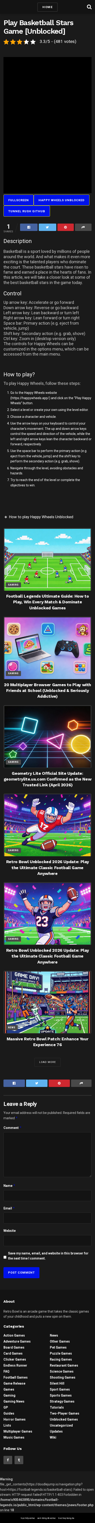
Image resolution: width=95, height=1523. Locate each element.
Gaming (13, 584)
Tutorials (57, 1407)
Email (9, 1208)
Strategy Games (62, 1401)
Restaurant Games (64, 1365)
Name (9, 1185)
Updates (56, 1431)
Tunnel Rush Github (26, 211)
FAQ (6, 1371)
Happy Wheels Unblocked (62, 200)
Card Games (13, 1353)
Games (8, 1389)
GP (5, 1407)
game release (14, 1383)
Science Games (62, 1371)
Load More (47, 1062)
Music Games (13, 1437)
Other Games (60, 1341)
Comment (12, 1127)
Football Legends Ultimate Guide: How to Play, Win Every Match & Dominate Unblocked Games (47, 602)
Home (47, 7)
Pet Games (58, 1347)
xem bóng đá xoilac (46, 1518)
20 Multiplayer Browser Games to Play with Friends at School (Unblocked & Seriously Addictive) (47, 690)
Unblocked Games (64, 1419)
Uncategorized (61, 1425)
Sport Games (60, 1389)
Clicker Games (14, 1359)
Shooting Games (62, 1377)
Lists (7, 1425)
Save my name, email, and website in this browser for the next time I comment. (48, 1255)
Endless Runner (15, 1365)
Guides (8, 1413)
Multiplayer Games (17, 1431)
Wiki (53, 1437)
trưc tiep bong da (66, 1518)
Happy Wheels (34, 393)
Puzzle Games (61, 1353)
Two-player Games (64, 1413)
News (11, 1027)
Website (9, 1231)
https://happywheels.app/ (30, 398)
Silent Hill (57, 1383)
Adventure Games (17, 1341)
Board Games (13, 1347)
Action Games (14, 1335)
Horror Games (14, 1419)
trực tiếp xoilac (28, 1518)
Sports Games (61, 1395)
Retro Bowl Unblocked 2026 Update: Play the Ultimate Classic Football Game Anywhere (47, 867)
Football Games (15, 1377)
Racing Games (61, 1359)
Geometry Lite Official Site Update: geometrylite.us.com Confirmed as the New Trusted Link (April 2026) (48, 779)
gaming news (13, 1401)
